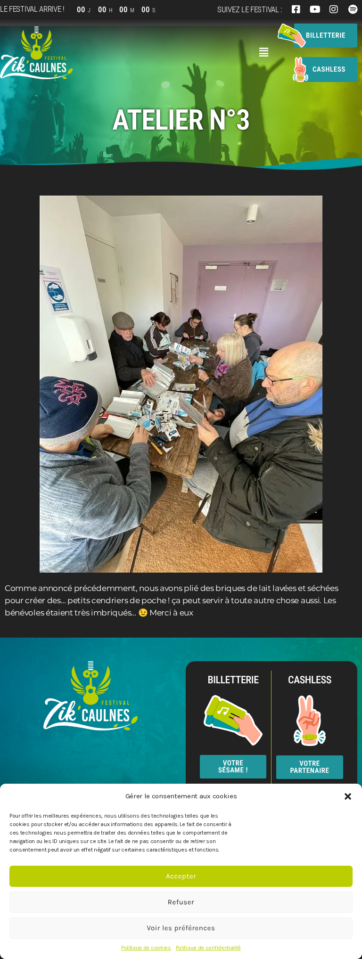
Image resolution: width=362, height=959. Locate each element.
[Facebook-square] (296, 9)
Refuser (181, 902)
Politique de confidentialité (208, 947)
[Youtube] (314, 9)
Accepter (181, 876)
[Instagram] (333, 9)
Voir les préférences (181, 928)
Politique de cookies (146, 947)
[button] (348, 796)
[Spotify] (352, 9)
